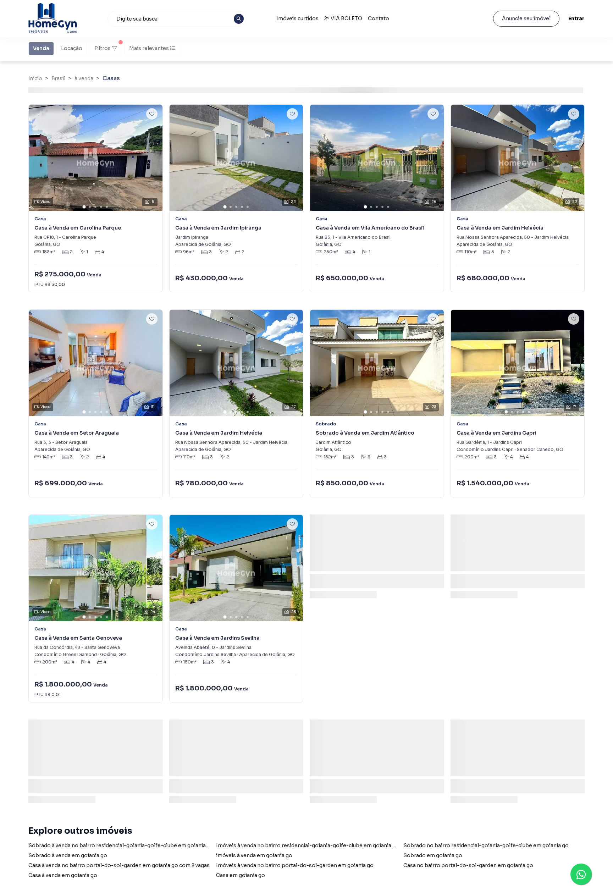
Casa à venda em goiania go (62, 875)
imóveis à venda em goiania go (254, 855)
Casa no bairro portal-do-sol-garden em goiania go (468, 865)
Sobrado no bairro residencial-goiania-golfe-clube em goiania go (486, 845)
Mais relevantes (149, 48)
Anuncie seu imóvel (526, 18)
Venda (41, 48)
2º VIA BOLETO (343, 18)
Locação (71, 48)
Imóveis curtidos (297, 18)
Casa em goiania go (240, 875)
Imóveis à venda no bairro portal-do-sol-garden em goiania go (295, 865)
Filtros (102, 48)
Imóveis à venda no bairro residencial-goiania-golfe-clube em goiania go (307, 845)
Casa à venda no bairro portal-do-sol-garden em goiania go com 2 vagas (119, 865)
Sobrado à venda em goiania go (67, 855)
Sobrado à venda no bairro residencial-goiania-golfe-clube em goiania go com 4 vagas (136, 845)
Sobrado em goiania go (432, 855)
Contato (378, 18)
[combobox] (177, 19)
